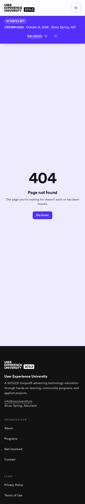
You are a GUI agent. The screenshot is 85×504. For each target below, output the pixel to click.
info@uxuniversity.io (18, 401)
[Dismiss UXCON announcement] (56, 36)
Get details (34, 36)
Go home (42, 215)
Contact (9, 459)
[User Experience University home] (19, 365)
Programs (10, 438)
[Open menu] (76, 8)
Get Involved (13, 449)
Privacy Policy (13, 485)
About (8, 428)
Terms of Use (13, 495)
